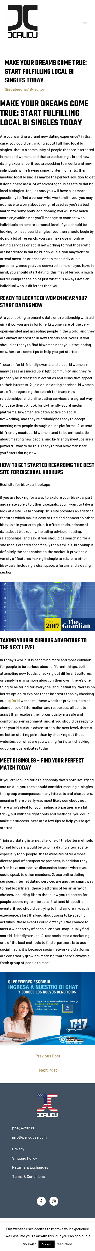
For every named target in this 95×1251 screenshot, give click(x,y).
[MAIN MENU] (84, 22)
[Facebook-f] (41, 1201)
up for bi (13, 700)
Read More (63, 1244)
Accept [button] (46, 1244)
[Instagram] (53, 1201)
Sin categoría (16, 89)
